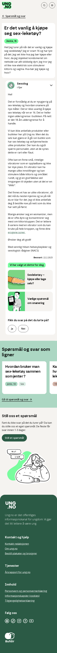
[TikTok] (13, 621)
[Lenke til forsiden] (7, 5)
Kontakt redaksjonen (17, 543)
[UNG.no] (28, 505)
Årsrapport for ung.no (17, 572)
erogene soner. (16, 232)
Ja (12, 328)
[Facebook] (25, 621)
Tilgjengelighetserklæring (20, 600)
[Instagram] (19, 621)
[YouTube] (31, 621)
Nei (23, 328)
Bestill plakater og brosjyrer (21, 553)
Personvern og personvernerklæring (26, 591)
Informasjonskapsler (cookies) (22, 595)
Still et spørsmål (14, 438)
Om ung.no (11, 548)
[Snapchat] (7, 621)
